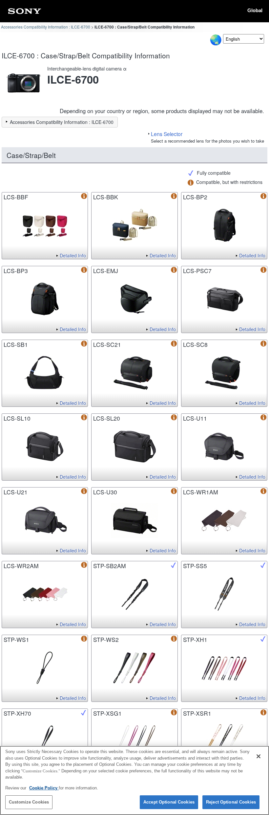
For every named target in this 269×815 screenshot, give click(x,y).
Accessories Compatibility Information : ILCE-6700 (45, 27)
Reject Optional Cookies (231, 802)
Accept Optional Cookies (169, 802)
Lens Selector (166, 133)
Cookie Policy (44, 787)
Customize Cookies (29, 802)
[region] (134, 780)
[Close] (258, 756)
